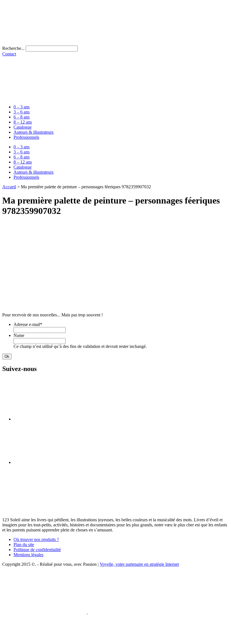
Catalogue (23, 127)
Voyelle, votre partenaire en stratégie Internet (139, 564)
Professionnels (26, 137)
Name (19, 335)
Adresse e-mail (28, 324)
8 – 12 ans (23, 122)
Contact (9, 54)
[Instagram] (56, 462)
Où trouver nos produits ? (36, 539)
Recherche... (13, 48)
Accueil (9, 186)
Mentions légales (28, 554)
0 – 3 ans (22, 106)
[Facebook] (56, 419)
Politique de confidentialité (37, 549)
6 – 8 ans (22, 117)
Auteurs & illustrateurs (34, 132)
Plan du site (24, 544)
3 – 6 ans (22, 111)
